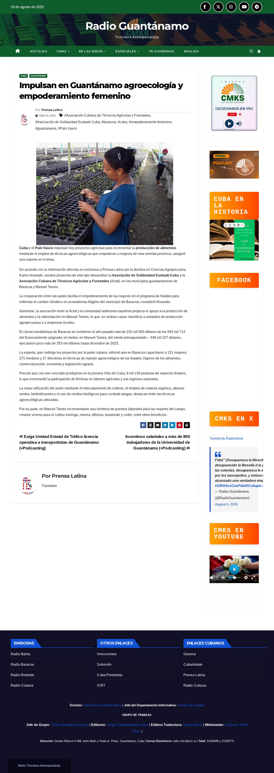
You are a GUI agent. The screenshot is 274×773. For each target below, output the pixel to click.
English (191, 51)
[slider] (211, 578)
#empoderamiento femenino (150, 122)
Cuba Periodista (109, 675)
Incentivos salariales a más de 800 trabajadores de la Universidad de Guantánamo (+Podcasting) (157, 442)
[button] (251, 51)
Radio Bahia (20, 654)
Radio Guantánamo (137, 26)
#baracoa (109, 122)
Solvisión (104, 664)
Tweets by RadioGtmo (226, 438)
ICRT (101, 685)
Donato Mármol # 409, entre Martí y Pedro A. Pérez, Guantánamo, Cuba (99, 741)
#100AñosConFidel (230, 486)
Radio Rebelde (22, 675)
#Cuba (251, 486)
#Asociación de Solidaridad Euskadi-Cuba (67, 122)
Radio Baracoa (22, 664)
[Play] (229, 123)
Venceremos (106, 654)
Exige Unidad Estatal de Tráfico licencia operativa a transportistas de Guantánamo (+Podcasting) (59, 442)
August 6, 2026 (226, 504)
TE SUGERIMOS (161, 51)
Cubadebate (193, 664)
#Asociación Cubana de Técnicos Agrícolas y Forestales (107, 115)
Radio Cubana (22, 685)
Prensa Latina (194, 675)
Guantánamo (38, 76)
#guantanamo (45, 128)
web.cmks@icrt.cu (184, 741)
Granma (189, 654)
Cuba (24, 76)
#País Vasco (67, 128)
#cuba (122, 122)
